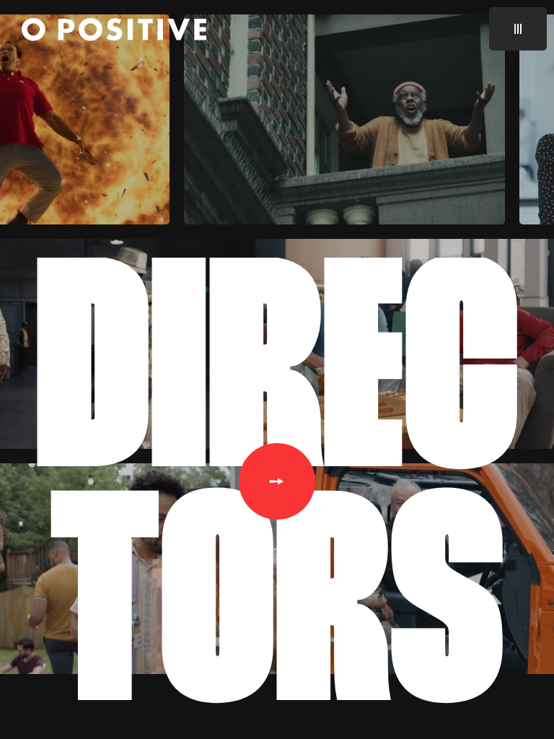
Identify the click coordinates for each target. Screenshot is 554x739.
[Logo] (114, 31)
